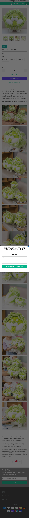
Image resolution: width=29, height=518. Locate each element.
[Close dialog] (28, 246)
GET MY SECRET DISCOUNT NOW (14, 266)
